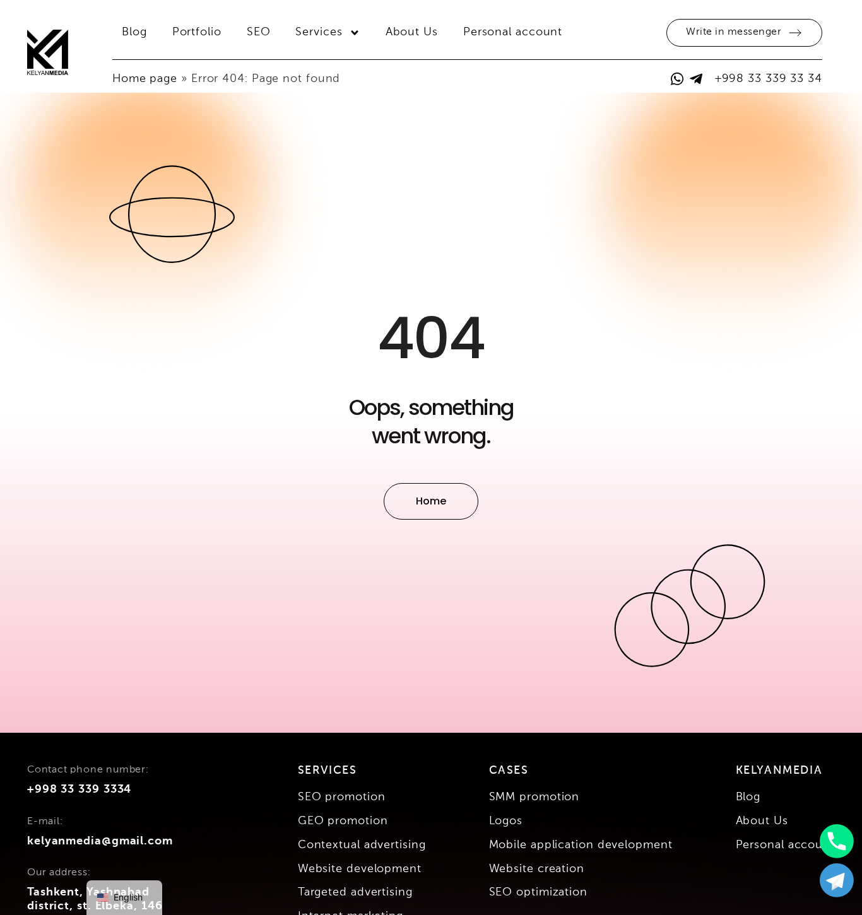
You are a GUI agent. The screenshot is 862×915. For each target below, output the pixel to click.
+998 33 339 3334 (79, 789)
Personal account (512, 32)
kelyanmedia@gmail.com (100, 841)
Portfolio (196, 32)
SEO (259, 32)
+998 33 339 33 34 (768, 79)
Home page (144, 79)
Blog (134, 32)
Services (318, 32)
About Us (412, 32)
